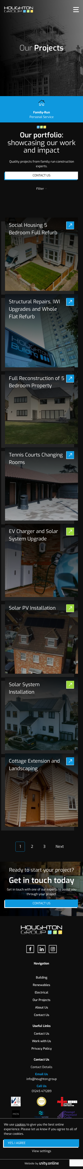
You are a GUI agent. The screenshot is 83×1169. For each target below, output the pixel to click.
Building (41, 208)
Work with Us (41, 1041)
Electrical (41, 992)
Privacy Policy (41, 1049)
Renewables (41, 985)
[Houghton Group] (18, 10)
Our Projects (41, 1000)
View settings (41, 1151)
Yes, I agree (16, 1143)
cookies (20, 1124)
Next (60, 846)
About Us (41, 1007)
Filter (40, 189)
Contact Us (41, 175)
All (41, 197)
